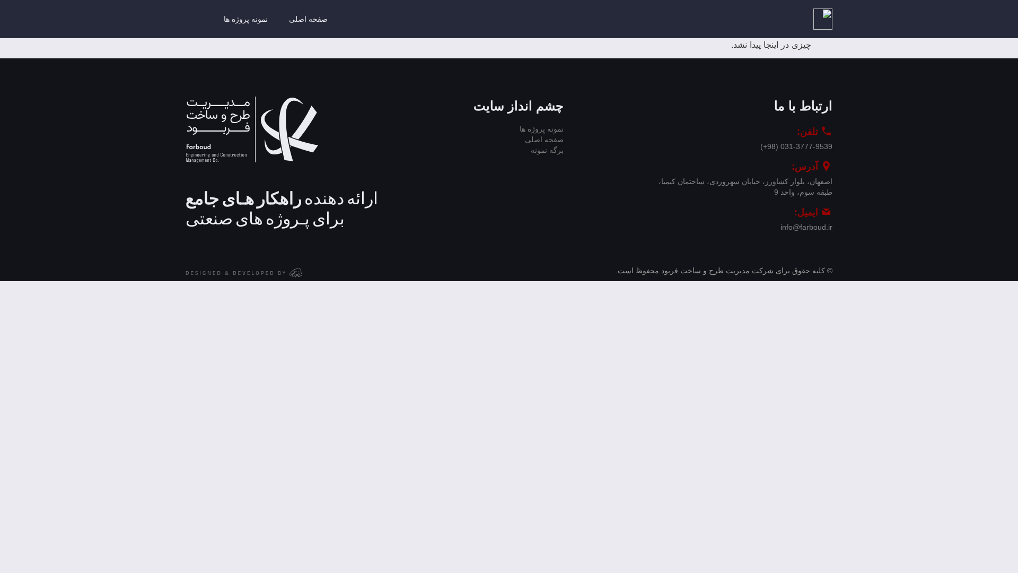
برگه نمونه (547, 150)
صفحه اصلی (308, 19)
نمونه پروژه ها (246, 19)
